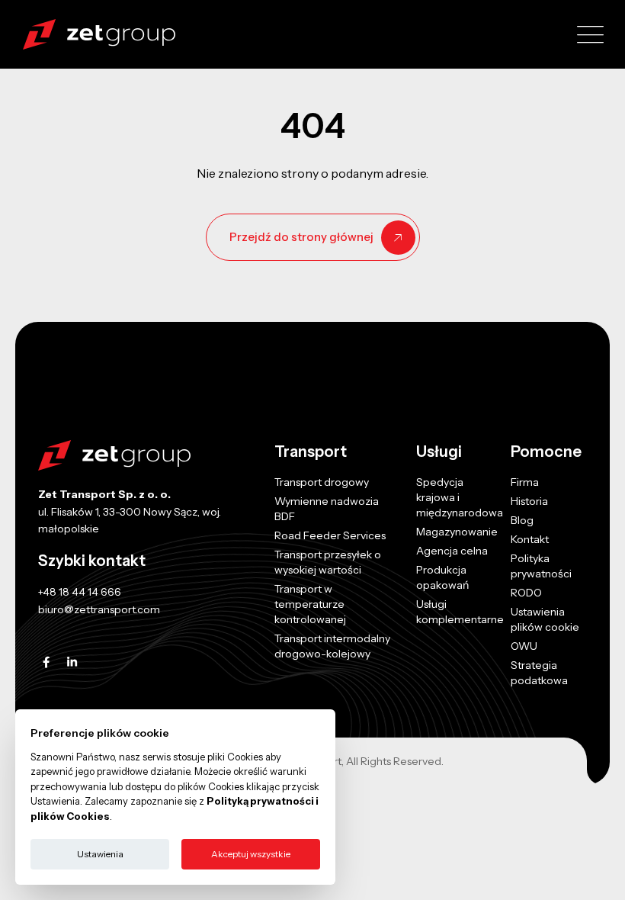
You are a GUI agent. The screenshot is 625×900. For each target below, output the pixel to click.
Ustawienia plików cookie (545, 619)
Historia (529, 501)
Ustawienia (100, 854)
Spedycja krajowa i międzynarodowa (459, 497)
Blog (522, 520)
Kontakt (530, 539)
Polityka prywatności (541, 565)
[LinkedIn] (72, 662)
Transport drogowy (321, 482)
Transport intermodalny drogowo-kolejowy (332, 646)
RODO (526, 592)
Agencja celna (452, 551)
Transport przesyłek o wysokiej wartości (327, 562)
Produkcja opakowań (442, 577)
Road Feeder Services (330, 535)
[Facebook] (46, 662)
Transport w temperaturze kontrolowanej (310, 604)
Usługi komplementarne (460, 611)
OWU (524, 646)
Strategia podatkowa (539, 672)
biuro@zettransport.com (99, 609)
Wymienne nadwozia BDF (326, 508)
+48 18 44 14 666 (79, 592)
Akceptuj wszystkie (250, 854)
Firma (525, 482)
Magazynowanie (457, 531)
